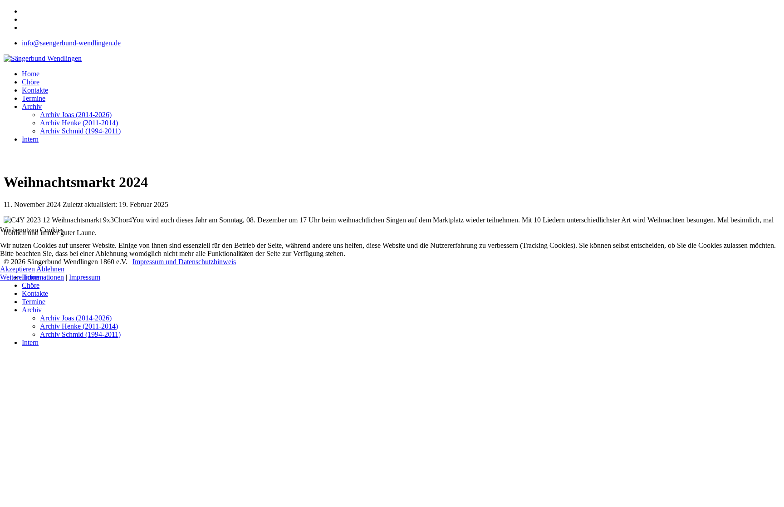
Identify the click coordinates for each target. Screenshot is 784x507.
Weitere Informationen (32, 277)
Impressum (84, 277)
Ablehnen (50, 269)
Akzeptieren (17, 269)
